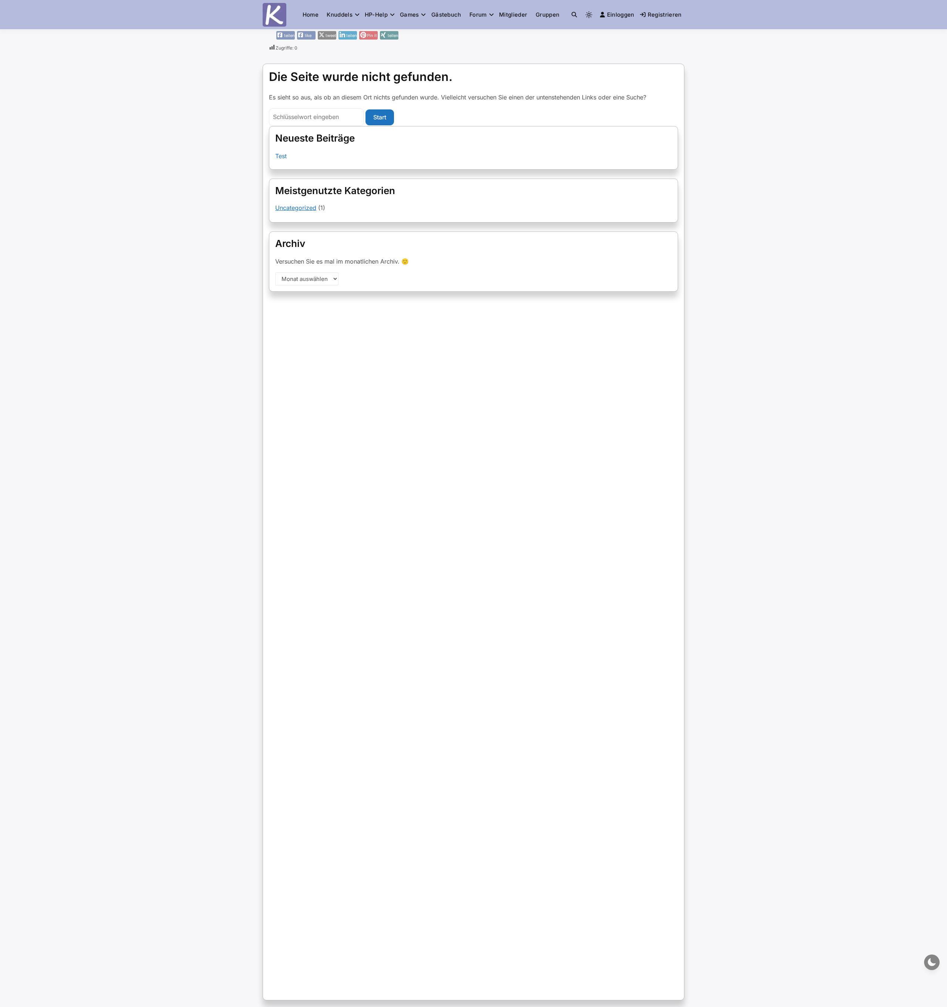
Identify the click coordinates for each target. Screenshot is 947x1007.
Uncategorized (295, 207)
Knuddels (339, 14)
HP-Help (376, 14)
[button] (574, 14)
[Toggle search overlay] (574, 14)
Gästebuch (446, 14)
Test (281, 156)
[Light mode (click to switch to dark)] (589, 15)
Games (409, 14)
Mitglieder (513, 14)
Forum (478, 14)
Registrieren (665, 14)
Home (311, 14)
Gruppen (547, 14)
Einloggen (620, 14)
